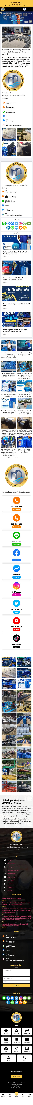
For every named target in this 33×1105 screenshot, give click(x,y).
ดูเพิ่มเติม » (5, 256)
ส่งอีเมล (7, 124)
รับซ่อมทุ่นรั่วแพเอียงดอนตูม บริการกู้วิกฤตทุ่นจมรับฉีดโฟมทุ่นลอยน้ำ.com (25, 451)
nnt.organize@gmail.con (14, 125)
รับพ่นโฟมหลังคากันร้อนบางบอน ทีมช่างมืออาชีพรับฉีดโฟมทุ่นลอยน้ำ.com (8, 394)
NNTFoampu (16, 592)
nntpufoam (16, 644)
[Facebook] (8, 223)
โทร (6, 102)
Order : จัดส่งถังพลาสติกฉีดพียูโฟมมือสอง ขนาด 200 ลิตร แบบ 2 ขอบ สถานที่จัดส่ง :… (24, 394)
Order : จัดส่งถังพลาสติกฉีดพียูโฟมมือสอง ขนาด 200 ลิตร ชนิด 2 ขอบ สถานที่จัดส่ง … (8, 412)
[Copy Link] (25, 228)
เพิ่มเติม (29, 1096)
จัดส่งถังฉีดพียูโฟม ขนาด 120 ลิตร (11, 899)
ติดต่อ (16, 1096)
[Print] (21, 228)
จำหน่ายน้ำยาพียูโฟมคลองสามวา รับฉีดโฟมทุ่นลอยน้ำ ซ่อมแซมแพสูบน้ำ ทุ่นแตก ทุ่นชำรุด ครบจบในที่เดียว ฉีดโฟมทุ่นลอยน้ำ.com (8, 356)
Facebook (8, 116)
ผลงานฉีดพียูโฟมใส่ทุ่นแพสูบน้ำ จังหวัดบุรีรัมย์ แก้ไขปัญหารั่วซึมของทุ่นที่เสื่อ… (15, 925)
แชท (7, 119)
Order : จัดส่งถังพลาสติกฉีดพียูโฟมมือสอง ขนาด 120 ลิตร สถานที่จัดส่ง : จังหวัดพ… (24, 354)
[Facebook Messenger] (12, 223)
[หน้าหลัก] (3, 1094)
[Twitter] (16, 223)
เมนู (10, 1096)
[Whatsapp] (12, 228)
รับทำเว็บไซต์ (16, 1086)
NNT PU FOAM (16, 609)
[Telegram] (16, 228)
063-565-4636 (16, 524)
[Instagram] (21, 223)
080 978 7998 (10, 108)
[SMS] (25, 223)
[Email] (29, 223)
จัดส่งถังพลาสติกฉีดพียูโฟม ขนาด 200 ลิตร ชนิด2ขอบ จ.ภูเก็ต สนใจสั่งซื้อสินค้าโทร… (8, 375)
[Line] (4, 223)
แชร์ (23, 1096)
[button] (30, 9)
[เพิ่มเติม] (30, 1094)
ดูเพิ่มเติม (4, 900)
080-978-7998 (11, 103)
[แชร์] (23, 1094)
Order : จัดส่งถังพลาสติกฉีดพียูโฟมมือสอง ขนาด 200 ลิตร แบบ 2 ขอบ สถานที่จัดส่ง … (16, 904)
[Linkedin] (8, 228)
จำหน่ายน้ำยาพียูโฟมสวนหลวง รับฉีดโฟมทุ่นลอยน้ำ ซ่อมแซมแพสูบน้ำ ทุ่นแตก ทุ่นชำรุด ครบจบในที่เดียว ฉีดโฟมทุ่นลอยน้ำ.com (16, 910)
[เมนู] (10, 1094)
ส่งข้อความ (9, 121)
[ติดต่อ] (16, 1094)
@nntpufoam (10, 112)
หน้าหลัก (3, 1096)
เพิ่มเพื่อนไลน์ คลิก (9, 111)
